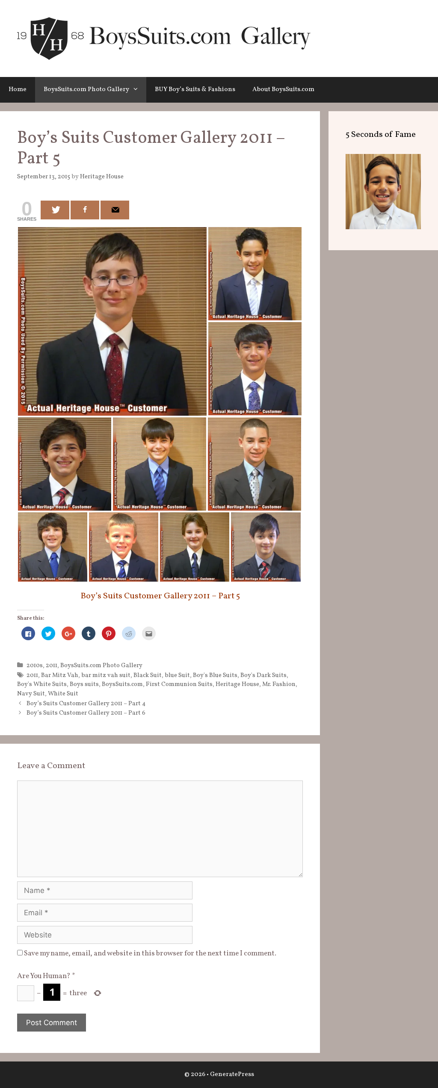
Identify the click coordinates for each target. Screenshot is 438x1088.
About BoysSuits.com (283, 89)
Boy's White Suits (42, 684)
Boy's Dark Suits (263, 675)
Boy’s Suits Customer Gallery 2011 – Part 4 (86, 703)
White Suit (63, 693)
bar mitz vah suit (105, 675)
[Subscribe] (115, 210)
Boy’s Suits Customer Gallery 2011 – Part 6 (86, 713)
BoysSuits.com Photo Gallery (86, 89)
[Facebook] (85, 210)
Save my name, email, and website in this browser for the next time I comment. (150, 953)
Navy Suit (31, 693)
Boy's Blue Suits (215, 675)
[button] (137, 90)
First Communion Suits (179, 684)
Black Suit (147, 675)
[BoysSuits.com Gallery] (164, 38)
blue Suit (177, 675)
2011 (51, 665)
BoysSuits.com (122, 684)
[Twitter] (55, 210)
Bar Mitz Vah (59, 675)
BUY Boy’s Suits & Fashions (195, 89)
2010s (35, 665)
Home (18, 89)
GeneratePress (232, 1074)
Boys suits (84, 684)
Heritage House (237, 684)
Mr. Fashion (279, 684)
